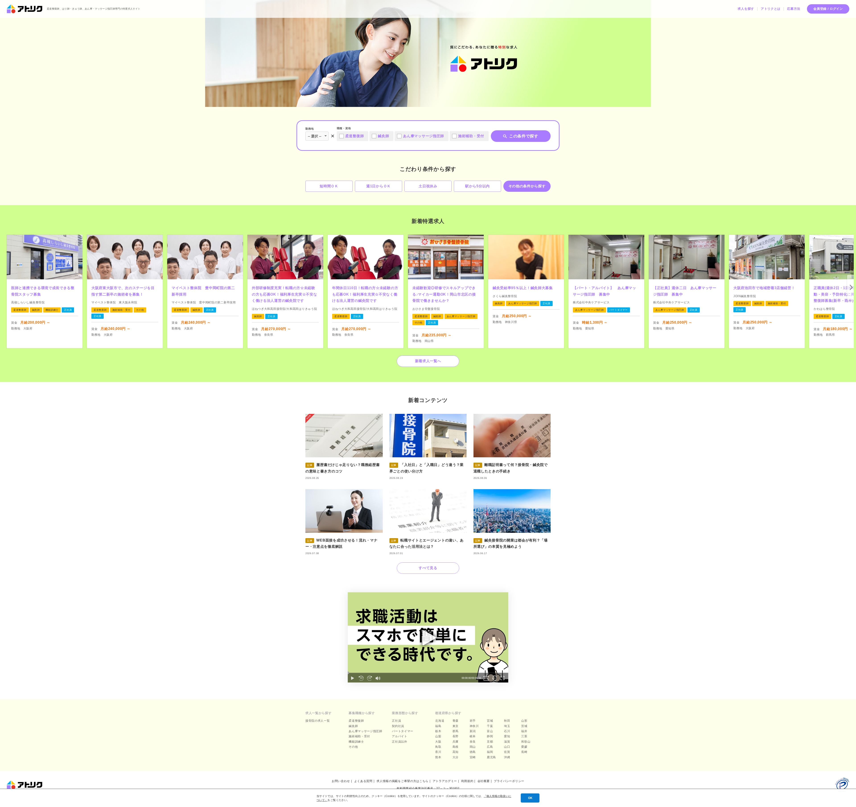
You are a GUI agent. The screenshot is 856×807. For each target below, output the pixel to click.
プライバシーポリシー (509, 781)
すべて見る (428, 568)
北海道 (439, 720)
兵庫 (456, 741)
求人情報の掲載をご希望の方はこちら (402, 781)
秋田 (507, 720)
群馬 (456, 731)
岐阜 (473, 736)
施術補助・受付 (359, 736)
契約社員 (398, 726)
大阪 (438, 741)
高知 (456, 752)
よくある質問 (363, 781)
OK (530, 798)
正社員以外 (399, 741)
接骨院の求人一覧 (317, 720)
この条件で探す (523, 136)
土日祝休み (428, 186)
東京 (456, 726)
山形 (524, 720)
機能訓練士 (356, 741)
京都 (490, 741)
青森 (456, 720)
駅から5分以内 (477, 186)
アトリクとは (770, 8)
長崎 (524, 752)
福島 (438, 726)
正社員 (396, 720)
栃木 (438, 731)
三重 (524, 736)
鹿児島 (491, 757)
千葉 (490, 726)
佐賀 (507, 752)
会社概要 (483, 781)
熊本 (438, 757)
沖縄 (507, 757)
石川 (507, 731)
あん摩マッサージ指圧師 (365, 731)
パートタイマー (402, 731)
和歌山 (525, 741)
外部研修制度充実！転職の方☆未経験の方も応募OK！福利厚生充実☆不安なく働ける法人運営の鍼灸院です (284, 294)
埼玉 (507, 726)
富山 (490, 731)
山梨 (438, 736)
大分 (456, 757)
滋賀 (507, 741)
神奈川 (474, 726)
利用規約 (467, 781)
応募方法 (793, 8)
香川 (438, 752)
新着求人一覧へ (428, 361)
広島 (490, 746)
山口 (507, 746)
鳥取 (438, 746)
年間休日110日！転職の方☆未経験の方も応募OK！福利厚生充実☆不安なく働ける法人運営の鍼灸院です (365, 294)
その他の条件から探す (527, 186)
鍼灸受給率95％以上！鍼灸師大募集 (523, 288)
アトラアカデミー (445, 781)
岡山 (473, 746)
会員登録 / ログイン (828, 8)
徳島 (473, 752)
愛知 (507, 736)
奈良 (473, 741)
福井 (524, 731)
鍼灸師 (353, 726)
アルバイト (399, 736)
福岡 (490, 752)
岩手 (473, 720)
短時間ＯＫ (329, 186)
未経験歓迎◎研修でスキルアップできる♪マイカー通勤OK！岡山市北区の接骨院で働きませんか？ (444, 294)
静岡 (490, 736)
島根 (456, 746)
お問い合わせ (341, 781)
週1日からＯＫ (378, 186)
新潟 (473, 731)
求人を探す (746, 8)
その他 (353, 746)
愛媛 (524, 746)
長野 (456, 736)
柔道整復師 (356, 720)
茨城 (524, 726)
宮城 (490, 720)
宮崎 (473, 757)
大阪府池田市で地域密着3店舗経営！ (764, 288)
